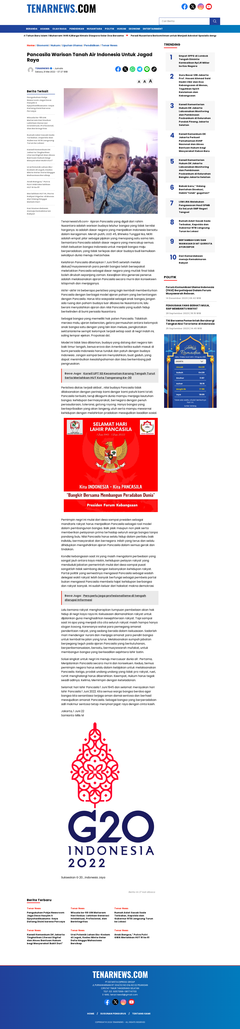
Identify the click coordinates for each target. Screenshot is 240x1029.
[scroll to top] (230, 1023)
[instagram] (201, 9)
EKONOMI (134, 28)
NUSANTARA (94, 28)
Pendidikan (91, 45)
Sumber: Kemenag (190, 406)
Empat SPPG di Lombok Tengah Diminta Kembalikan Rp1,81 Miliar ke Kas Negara (194, 61)
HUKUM (121, 28)
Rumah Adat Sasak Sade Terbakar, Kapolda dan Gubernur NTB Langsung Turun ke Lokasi (194, 226)
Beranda (31, 28)
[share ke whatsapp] (133, 71)
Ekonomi (42, 45)
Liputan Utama (72, 45)
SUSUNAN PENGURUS (113, 1013)
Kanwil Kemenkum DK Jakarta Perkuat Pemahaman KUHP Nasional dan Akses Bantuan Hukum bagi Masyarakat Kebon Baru (194, 142)
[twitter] (193, 9)
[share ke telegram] (140, 71)
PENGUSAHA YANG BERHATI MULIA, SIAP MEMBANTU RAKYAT (188, 307)
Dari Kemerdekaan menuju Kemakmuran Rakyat (192, 259)
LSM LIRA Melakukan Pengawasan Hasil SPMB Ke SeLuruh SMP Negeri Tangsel (194, 207)
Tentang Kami (141, 1013)
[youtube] (209, 9)
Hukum (55, 45)
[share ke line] (147, 71)
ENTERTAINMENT (153, 28)
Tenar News (109, 45)
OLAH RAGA (59, 28)
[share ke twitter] (126, 71)
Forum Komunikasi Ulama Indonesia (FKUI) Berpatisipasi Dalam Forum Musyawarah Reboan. (190, 290)
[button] (139, 82)
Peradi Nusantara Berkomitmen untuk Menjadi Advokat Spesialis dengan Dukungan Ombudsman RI (169, 35)
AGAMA (45, 28)
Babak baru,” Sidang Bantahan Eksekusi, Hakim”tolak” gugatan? (194, 189)
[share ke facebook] (118, 71)
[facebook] (185, 9)
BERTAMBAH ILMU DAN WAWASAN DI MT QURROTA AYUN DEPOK (195, 243)
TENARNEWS (42, 68)
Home (90, 1013)
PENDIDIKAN (76, 28)
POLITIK (109, 28)
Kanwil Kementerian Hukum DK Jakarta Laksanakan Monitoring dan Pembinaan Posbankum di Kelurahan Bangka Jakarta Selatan (195, 168)
